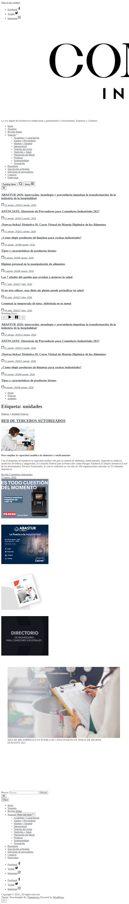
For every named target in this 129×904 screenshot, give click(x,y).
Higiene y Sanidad (23, 143)
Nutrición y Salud (22, 152)
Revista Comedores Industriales (17, 474)
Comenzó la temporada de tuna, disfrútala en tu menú (36, 303)
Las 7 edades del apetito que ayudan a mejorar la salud (37, 277)
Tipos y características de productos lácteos (28, 250)
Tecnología (19, 163)
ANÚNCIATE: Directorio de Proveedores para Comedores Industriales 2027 (50, 211)
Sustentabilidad (21, 160)
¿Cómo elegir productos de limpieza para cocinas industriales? (41, 237)
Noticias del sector (23, 149)
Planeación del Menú (24, 154)
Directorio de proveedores (20, 172)
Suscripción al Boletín (18, 169)
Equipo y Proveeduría (25, 140)
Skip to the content (10, 2)
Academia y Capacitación (26, 137)
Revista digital (15, 131)
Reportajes (13, 166)
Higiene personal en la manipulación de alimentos (33, 264)
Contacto (12, 174)
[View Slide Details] (64, 737)
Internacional (20, 146)
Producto (18, 157)
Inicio (10, 126)
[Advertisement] (64, 769)
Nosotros (12, 129)
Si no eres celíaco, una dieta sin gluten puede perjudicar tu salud (42, 290)
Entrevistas (13, 177)
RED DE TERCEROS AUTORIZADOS (33, 421)
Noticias (12, 135)
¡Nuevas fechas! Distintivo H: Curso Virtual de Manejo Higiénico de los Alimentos (53, 224)
